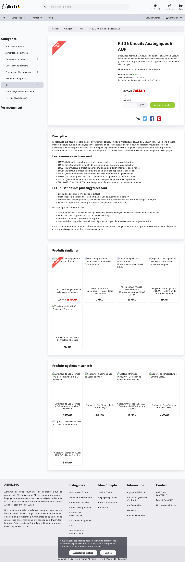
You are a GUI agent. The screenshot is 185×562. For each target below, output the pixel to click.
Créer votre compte (107, 502)
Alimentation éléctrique (16, 53)
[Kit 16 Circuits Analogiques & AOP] (5, 113)
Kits (7, 85)
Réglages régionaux (107, 497)
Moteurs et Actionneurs (16, 98)
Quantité (127, 100)
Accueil (55, 28)
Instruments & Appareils (16, 78)
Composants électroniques (18, 72)
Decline (108, 553)
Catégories (17, 17)
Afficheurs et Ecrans (14, 46)
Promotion (37, 17)
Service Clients (153, 17)
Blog (50, 17)
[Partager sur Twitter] (145, 118)
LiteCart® (122, 559)
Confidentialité (134, 505)
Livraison (131, 510)
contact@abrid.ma (167, 505)
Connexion (103, 507)
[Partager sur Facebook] (152, 118)
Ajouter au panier (162, 105)
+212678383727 (165, 500)
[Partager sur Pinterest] (159, 118)
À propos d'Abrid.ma (137, 492)
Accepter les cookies (83, 553)
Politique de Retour (136, 515)
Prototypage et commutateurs (19, 91)
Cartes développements (16, 65)
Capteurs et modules (15, 59)
